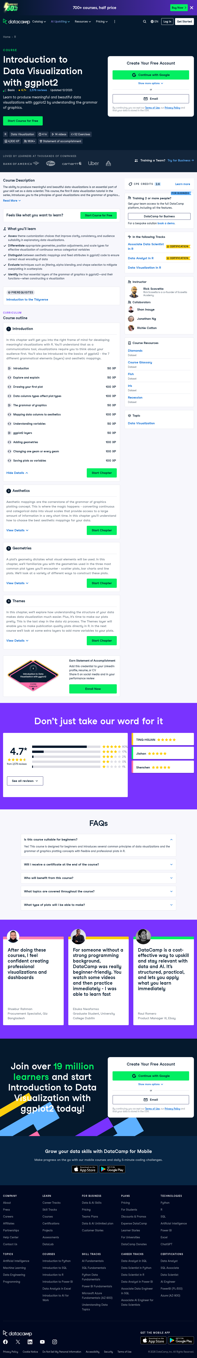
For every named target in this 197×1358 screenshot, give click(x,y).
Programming (11, 1281)
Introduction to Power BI (58, 1281)
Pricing (86, 1209)
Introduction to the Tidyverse (27, 299)
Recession (135, 397)
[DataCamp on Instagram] (54, 1342)
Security (108, 1351)
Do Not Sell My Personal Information (62, 1351)
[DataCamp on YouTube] (42, 1342)
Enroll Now (93, 689)
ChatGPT (166, 1244)
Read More (10, 200)
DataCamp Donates (134, 1244)
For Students (129, 1209)
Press (6, 1209)
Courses (48, 1216)
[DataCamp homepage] (16, 21)
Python (165, 1202)
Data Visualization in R (144, 267)
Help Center (10, 1237)
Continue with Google (154, 75)
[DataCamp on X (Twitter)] (17, 1342)
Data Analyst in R (141, 258)
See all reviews (23, 781)
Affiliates (8, 1223)
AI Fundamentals (93, 1260)
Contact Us (10, 1244)
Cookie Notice (30, 1351)
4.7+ (23, 90)
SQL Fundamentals (94, 1267)
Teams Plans (90, 1216)
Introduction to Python (57, 1260)
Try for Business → (181, 160)
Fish (131, 374)
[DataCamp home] (30, 1333)
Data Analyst (169, 1260)
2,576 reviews (38, 90)
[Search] (145, 21)
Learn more (182, 184)
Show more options (149, 83)
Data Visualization (141, 423)
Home (6, 36)
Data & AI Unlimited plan (97, 1223)
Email (154, 99)
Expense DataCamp (134, 1223)
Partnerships (11, 1230)
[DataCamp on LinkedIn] (30, 1342)
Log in (167, 21)
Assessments (51, 1237)
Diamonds (135, 350)
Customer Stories (93, 1230)
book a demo (166, 223)
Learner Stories (130, 1230)
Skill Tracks (50, 1209)
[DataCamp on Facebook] (5, 1342)
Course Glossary (140, 362)
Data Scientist (169, 1274)
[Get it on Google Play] (112, 1169)
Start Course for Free (23, 121)
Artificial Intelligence (174, 1223)
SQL (163, 1216)
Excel (164, 1237)
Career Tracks (52, 1202)
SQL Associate (170, 1267)
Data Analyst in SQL (134, 1260)
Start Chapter (102, 473)
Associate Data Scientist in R (146, 246)
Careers (8, 1216)
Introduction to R (53, 1274)
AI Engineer (168, 1281)
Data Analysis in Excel (57, 1288)
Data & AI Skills (92, 1202)
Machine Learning (14, 1267)
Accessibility (92, 1351)
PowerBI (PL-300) (172, 1288)
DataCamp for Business (159, 216)
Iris (130, 386)
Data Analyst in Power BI (137, 1281)
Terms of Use (152, 107)
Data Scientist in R (132, 1274)
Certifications (51, 1223)
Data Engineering (14, 1274)
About (7, 1202)
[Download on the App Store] (85, 1169)
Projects (48, 1230)
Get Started (184, 21)
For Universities (130, 1237)
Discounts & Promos (133, 1216)
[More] (114, 21)
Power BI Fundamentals (97, 1286)
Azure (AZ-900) (170, 1295)
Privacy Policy (172, 107)
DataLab (48, 1244)
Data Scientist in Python (136, 1267)
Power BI (166, 1230)
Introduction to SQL (55, 1267)
